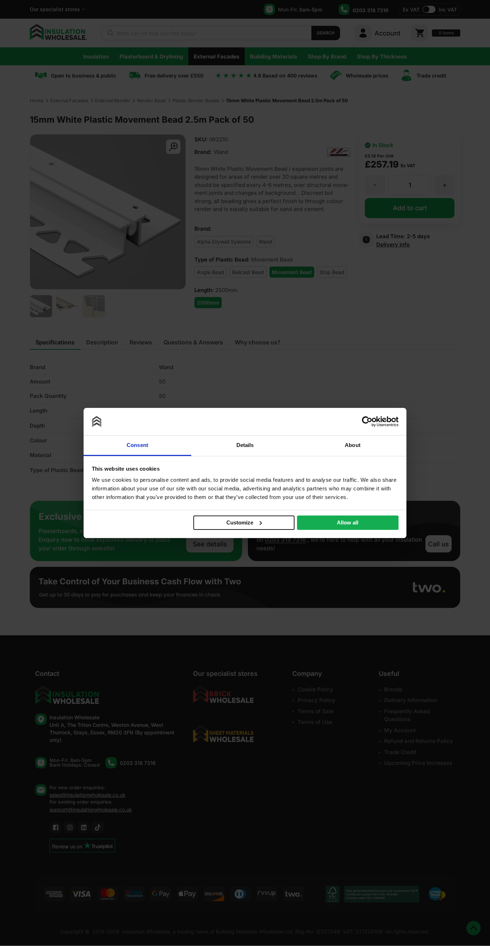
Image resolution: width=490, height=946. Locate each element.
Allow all (347, 522)
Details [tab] (245, 445)
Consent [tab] (137, 445)
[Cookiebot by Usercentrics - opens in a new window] (367, 421)
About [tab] (353, 445)
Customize (239, 522)
